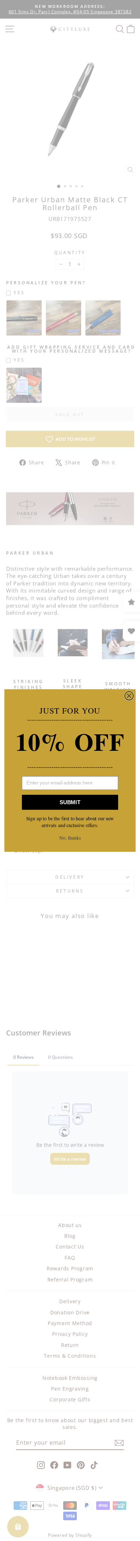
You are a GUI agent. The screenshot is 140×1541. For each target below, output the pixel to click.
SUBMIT (70, 802)
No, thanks (70, 838)
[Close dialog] (129, 695)
